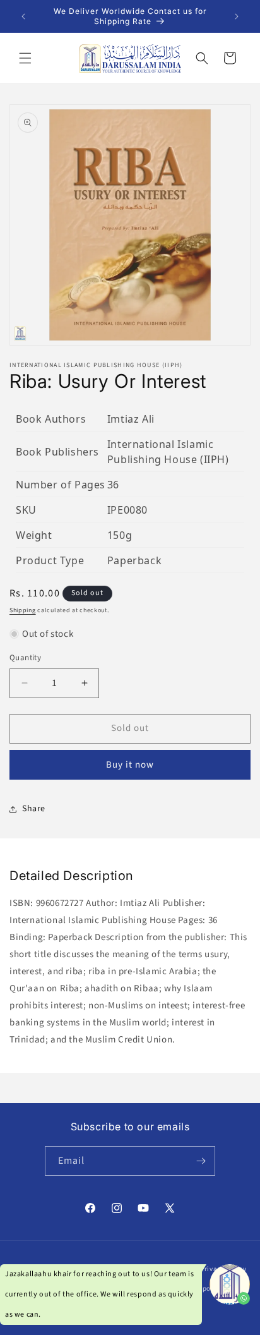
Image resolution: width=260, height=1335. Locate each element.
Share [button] (33, 808)
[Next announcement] (237, 16)
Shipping (22, 610)
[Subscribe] (201, 1161)
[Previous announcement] (23, 16)
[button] (25, 58)
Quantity (25, 657)
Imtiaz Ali (131, 419)
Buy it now (130, 764)
